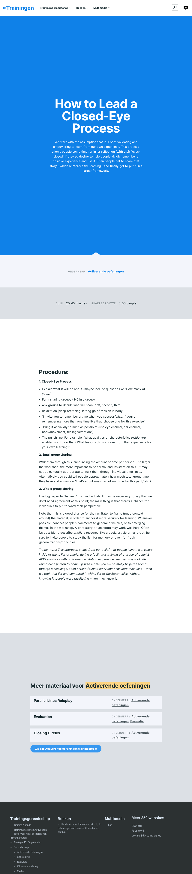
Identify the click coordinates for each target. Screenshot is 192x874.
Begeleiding (23, 856)
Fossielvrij (138, 830)
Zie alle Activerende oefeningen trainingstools (66, 748)
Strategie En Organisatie (27, 842)
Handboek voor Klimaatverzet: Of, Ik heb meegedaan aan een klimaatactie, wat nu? (79, 828)
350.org (137, 825)
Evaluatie (137, 721)
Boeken (81, 7)
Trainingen (20, 7)
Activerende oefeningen (106, 271)
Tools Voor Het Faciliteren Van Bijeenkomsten (28, 835)
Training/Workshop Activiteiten (30, 829)
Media (20, 871)
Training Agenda (22, 825)
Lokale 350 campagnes (146, 835)
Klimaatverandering (27, 866)
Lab (110, 825)
